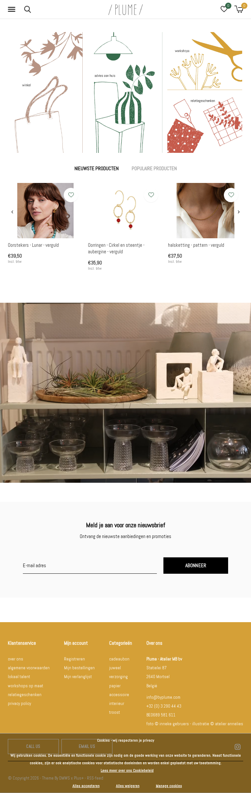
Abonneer (196, 565)
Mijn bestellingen (79, 668)
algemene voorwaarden (29, 668)
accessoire (119, 694)
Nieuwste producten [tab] (97, 168)
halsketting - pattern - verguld (196, 245)
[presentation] (12, 212)
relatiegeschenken (25, 694)
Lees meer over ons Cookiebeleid (127, 770)
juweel (115, 668)
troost (114, 712)
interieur (116, 703)
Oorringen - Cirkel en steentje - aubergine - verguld (116, 248)
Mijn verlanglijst (78, 676)
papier (115, 686)
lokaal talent (19, 676)
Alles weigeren (128, 785)
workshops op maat (25, 686)
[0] (238, 9)
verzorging (118, 676)
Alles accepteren (86, 785)
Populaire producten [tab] (154, 168)
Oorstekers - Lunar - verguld (33, 245)
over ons (15, 659)
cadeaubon (119, 659)
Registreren (74, 659)
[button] (13, 9)
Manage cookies (169, 785)
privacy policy (19, 703)
